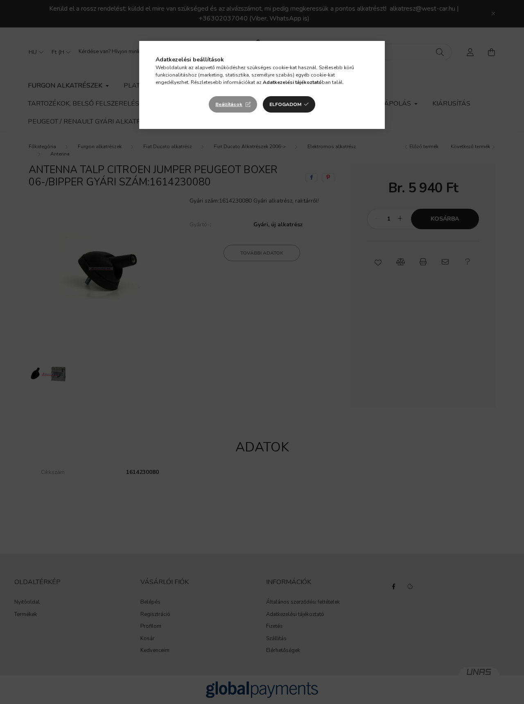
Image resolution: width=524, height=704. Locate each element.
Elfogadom (285, 104)
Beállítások (228, 104)
